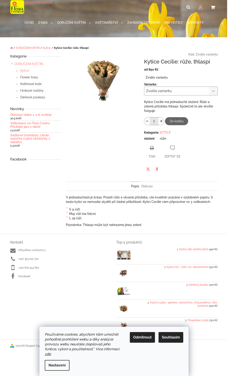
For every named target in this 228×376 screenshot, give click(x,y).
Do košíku (176, 121)
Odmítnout (142, 337)
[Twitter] (148, 169)
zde (48, 354)
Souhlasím (171, 337)
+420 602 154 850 (28, 267)
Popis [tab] (135, 186)
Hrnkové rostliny (31, 90)
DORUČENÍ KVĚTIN (28, 64)
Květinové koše (30, 84)
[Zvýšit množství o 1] (161, 121)
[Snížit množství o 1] (147, 121)
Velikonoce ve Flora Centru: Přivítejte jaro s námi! (30, 125)
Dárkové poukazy (32, 97)
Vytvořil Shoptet (25, 345)
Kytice (24, 70)
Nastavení (57, 365)
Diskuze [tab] (147, 186)
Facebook (24, 276)
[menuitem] (29, 23)
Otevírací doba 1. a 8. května (30, 115)
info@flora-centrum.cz (32, 250)
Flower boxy (28, 77)
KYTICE (165, 132)
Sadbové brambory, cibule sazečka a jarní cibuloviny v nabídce (30, 139)
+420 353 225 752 (28, 258)
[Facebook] (157, 169)
